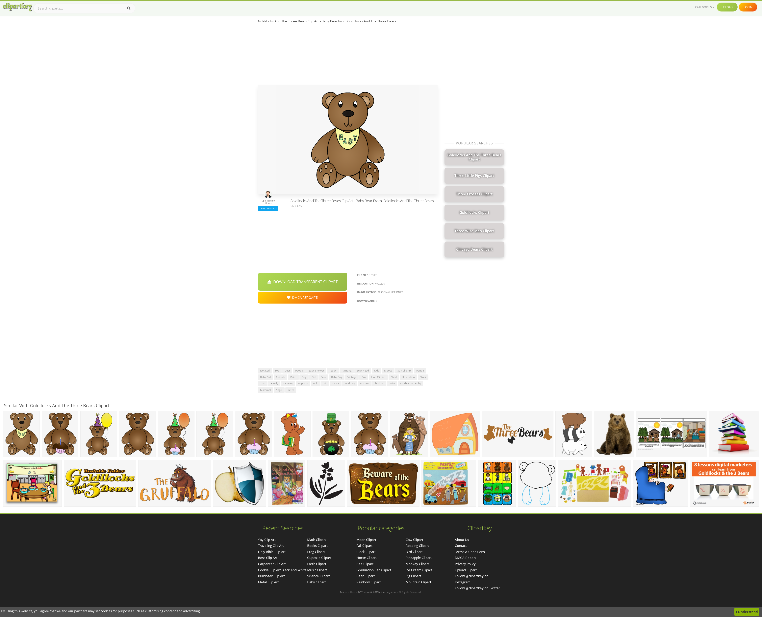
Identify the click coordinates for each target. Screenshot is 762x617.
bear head (363, 370)
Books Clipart (317, 545)
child (394, 377)
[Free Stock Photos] (17, 7)
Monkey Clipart (417, 564)
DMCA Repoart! (304, 297)
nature (364, 383)
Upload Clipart (466, 570)
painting (346, 370)
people (299, 370)
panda (420, 370)
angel (279, 390)
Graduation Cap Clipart (373, 570)
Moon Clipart (366, 539)
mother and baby (410, 383)
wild (315, 383)
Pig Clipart (413, 576)
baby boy (336, 377)
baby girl (265, 377)
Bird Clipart (414, 551)
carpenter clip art (272, 564)
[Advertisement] (348, 55)
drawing (288, 383)
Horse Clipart (366, 557)
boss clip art (267, 557)
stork (423, 377)
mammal (265, 390)
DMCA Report (465, 557)
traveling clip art (271, 545)
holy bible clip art (272, 551)
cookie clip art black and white (282, 570)
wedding (349, 383)
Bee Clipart (364, 564)
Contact (461, 545)
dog (304, 377)
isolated (265, 370)
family (274, 383)
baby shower (316, 370)
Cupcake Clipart (319, 557)
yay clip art (267, 539)
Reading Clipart (417, 545)
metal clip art (268, 582)
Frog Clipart (316, 551)
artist (392, 383)
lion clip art (378, 377)
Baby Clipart (316, 582)
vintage (351, 377)
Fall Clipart (364, 545)
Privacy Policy (465, 564)
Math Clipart (316, 539)
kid (325, 383)
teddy (333, 370)
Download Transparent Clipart (304, 281)
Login (748, 7)
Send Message (268, 208)
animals (280, 377)
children (379, 383)
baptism (303, 383)
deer (287, 370)
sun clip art (404, 370)
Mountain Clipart (418, 582)
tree (262, 383)
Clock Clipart (366, 551)
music (335, 383)
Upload (727, 7)
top (277, 370)
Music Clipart (317, 570)
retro (291, 390)
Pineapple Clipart (419, 557)
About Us (462, 539)
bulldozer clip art (271, 576)
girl (314, 377)
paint (293, 377)
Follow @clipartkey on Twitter (477, 588)
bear (323, 377)
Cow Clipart (414, 539)
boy (364, 377)
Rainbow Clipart (368, 582)
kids (376, 370)
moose (388, 370)
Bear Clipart (365, 576)
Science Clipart (318, 576)
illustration (408, 377)
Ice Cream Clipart (419, 570)
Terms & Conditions (470, 551)
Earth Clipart (316, 564)
